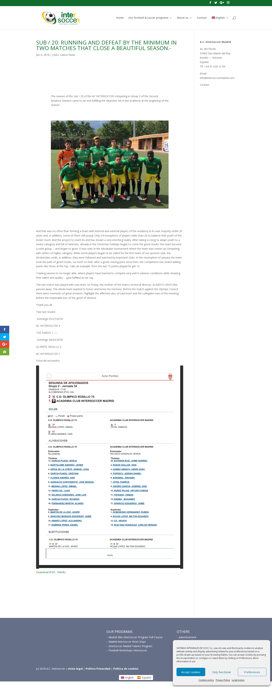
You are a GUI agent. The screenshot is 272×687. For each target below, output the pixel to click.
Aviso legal (75, 668)
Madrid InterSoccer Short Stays (127, 641)
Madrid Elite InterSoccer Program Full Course (135, 637)
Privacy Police (223, 680)
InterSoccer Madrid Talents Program (130, 646)
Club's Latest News (63, 55)
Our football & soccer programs (148, 17)
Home (120, 17)
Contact (202, 17)
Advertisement (187, 637)
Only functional (221, 672)
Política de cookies (125, 668)
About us (182, 17)
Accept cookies (190, 672)
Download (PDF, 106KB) (51, 572)
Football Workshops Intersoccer (128, 650)
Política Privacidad (98, 668)
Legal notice (238, 680)
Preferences (252, 672)
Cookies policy (206, 680)
